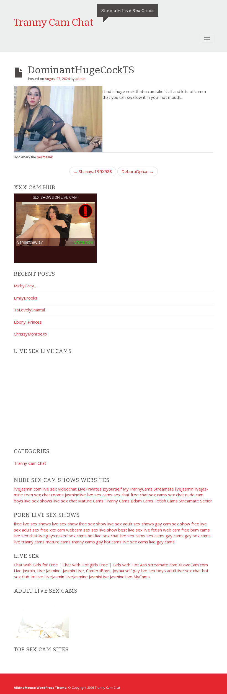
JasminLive (99, 576)
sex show (181, 524)
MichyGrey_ (25, 285)
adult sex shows (138, 524)
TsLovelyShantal (29, 310)
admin (80, 78)
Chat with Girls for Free (36, 564)
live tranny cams (29, 542)
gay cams (175, 535)
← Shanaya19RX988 (93, 171)
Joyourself (112, 489)
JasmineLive (121, 576)
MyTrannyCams (138, 489)
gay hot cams (109, 542)
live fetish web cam (162, 530)
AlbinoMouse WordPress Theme (40, 687)
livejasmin (184, 489)
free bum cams (195, 530)
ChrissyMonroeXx (30, 334)
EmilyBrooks (25, 298)
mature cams (58, 542)
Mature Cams (91, 501)
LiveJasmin (54, 576)
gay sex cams (198, 535)
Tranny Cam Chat (53, 22)
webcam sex (78, 530)
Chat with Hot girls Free (85, 564)
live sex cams (99, 494)
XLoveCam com (193, 564)
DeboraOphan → (138, 171)
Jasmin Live (73, 570)
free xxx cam (52, 530)
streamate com (162, 564)
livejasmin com (28, 489)
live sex (114, 524)
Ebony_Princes (28, 322)
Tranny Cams (117, 501)
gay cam (163, 524)
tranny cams (83, 542)
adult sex (30, 530)
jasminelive (75, 494)
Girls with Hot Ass (130, 564)
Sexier (206, 501)
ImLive (36, 576)
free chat (139, 494)
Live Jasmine (49, 570)
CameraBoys (98, 570)
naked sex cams (71, 535)
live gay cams (162, 542)
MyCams (141, 576)
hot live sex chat (103, 535)
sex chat (122, 494)
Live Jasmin (24, 570)
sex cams (158, 494)
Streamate (164, 489)
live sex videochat (60, 489)
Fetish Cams (166, 501)
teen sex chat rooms (44, 494)
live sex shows (38, 501)
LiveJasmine (76, 576)
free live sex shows (32, 524)
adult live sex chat (184, 570)
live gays (46, 535)
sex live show (104, 530)
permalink (45, 157)
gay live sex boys (149, 570)
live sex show (65, 524)
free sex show (92, 524)
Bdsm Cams (142, 501)
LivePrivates (90, 489)
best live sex (130, 530)
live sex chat (65, 501)
